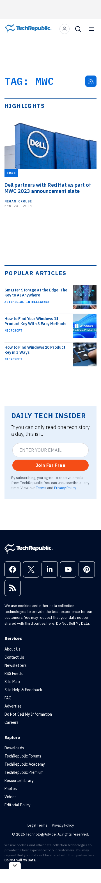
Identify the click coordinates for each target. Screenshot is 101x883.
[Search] (78, 29)
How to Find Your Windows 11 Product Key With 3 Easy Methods (35, 321)
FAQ (8, 698)
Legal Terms (37, 825)
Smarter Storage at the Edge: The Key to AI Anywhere (35, 293)
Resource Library (19, 780)
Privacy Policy (65, 487)
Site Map (12, 681)
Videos (10, 796)
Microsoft (13, 330)
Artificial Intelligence (27, 302)
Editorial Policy (17, 804)
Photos (10, 788)
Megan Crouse (18, 201)
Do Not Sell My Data (72, 623)
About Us (12, 649)
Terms (41, 487)
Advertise (13, 706)
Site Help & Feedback (23, 689)
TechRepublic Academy (24, 764)
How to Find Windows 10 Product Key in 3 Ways (34, 350)
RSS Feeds (13, 673)
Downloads (14, 747)
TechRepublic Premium (23, 772)
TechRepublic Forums (22, 756)
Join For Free (50, 465)
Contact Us (14, 657)
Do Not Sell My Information (28, 714)
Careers (11, 722)
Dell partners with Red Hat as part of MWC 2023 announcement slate (47, 188)
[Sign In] (64, 29)
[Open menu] (91, 29)
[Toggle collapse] (15, 865)
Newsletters (15, 665)
